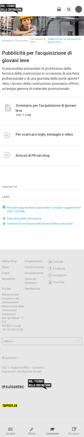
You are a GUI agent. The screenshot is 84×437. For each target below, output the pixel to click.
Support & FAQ (20, 367)
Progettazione (34, 261)
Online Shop (9, 261)
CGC (5, 367)
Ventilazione (32, 288)
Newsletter (8, 278)
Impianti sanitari (35, 267)
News (5, 267)
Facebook (59, 268)
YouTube (58, 282)
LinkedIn (58, 261)
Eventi (6, 273)
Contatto (38, 367)
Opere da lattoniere (31, 280)
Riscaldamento (34, 273)
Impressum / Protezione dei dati (22, 371)
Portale (6, 288)
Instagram (59, 275)
